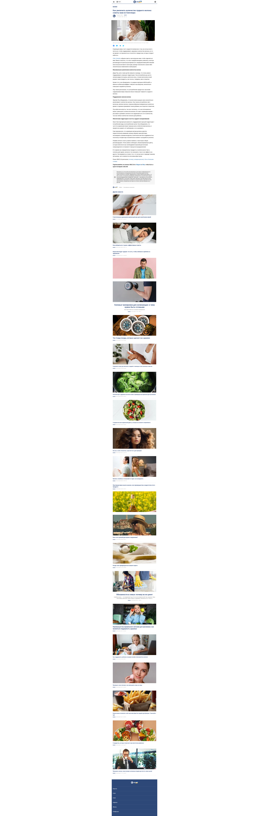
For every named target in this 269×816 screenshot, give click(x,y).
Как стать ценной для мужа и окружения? (125, 537)
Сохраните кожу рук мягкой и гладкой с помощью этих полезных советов (132, 366)
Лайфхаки (116, 811)
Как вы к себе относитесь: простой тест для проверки (127, 450)
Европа (115, 788)
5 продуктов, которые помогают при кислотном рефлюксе (128, 743)
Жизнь (115, 807)
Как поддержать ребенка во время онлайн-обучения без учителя (130, 657)
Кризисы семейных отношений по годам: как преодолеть (128, 478)
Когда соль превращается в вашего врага (125, 565)
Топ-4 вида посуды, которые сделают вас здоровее (131, 338)
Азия (114, 798)
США (114, 793)
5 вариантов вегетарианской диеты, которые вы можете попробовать (132, 422)
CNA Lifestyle (116, 58)
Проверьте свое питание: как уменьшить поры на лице (127, 685)
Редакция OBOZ (120, 15)
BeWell (125, 15)
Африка (115, 802)
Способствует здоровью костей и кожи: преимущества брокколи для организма (134, 394)
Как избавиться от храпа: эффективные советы (127, 245)
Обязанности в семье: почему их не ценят (134, 595)
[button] (133, 30)
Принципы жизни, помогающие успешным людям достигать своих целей (132, 771)
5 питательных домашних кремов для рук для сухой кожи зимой (132, 217)
